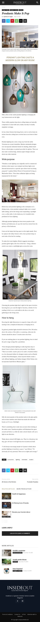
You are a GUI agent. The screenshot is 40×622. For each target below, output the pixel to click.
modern (31, 459)
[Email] (21, 21)
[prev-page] (3, 521)
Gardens (15, 561)
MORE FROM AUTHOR (24, 489)
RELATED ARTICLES (8, 489)
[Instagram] (22, 601)
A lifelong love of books (20, 503)
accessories (11, 459)
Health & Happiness (19, 494)
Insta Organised (17, 568)
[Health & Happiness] (6, 496)
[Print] (25, 21)
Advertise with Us (31, 614)
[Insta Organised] (6, 571)
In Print (24, 614)
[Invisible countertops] (6, 553)
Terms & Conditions (7, 614)
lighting (18, 459)
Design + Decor (5, 10)
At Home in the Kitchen (9, 482)
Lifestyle (21, 10)
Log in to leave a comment (20, 533)
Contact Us (17, 614)
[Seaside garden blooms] (6, 562)
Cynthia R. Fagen (8, 16)
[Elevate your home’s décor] (6, 514)
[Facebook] (4, 21)
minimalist (24, 459)
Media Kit (20, 616)
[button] (3, 2)
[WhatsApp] (16, 21)
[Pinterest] (12, 21)
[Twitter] (8, 21)
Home (3, 7)
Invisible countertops (19, 550)
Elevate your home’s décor (21, 512)
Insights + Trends (14, 10)
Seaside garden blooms (20, 559)
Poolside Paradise (32, 482)
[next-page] (6, 521)
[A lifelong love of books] (6, 505)
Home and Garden (17, 552)
